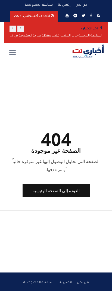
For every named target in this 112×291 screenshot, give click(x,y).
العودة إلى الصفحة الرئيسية (56, 190)
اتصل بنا (65, 282)
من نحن (81, 5)
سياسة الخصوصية (39, 5)
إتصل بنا (64, 5)
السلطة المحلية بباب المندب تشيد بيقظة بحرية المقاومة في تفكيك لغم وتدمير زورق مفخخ (56, 36)
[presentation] (20, 29)
